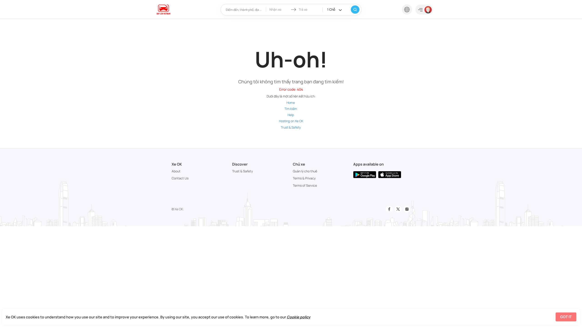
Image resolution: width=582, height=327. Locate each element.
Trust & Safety (291, 127)
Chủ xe (299, 164)
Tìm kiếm (290, 109)
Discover (240, 164)
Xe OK (177, 164)
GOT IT (566, 316)
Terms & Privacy (304, 178)
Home (290, 102)
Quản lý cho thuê (305, 171)
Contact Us (180, 178)
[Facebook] (389, 209)
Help (291, 115)
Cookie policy (298, 317)
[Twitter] (398, 209)
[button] (407, 9)
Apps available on (368, 164)
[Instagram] (407, 209)
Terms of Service (305, 185)
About (176, 171)
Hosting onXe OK (291, 121)
